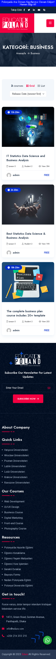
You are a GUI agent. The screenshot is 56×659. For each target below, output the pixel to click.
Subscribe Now (26, 398)
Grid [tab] (31, 86)
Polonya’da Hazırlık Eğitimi (18, 547)
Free (46, 175)
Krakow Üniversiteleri (15, 477)
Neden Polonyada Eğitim (17, 580)
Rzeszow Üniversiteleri (17, 482)
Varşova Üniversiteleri (16, 450)
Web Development (14, 501)
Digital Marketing (13, 518)
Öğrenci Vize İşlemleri (16, 564)
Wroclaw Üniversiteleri (16, 455)
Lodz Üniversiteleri (14, 471)
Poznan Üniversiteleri (16, 461)
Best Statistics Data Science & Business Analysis (26, 236)
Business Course (13, 512)
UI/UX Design (11, 507)
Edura (25, 654)
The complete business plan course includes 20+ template (26, 313)
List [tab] (42, 86)
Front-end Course (13, 523)
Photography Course (15, 528)
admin (16, 175)
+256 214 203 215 (17, 636)
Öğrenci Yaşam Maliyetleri (18, 558)
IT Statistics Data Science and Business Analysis (26, 158)
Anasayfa (21, 53)
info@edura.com (15, 629)
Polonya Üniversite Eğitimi (18, 585)
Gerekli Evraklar (12, 569)
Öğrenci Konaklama (14, 553)
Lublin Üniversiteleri (15, 466)
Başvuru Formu (12, 574)
